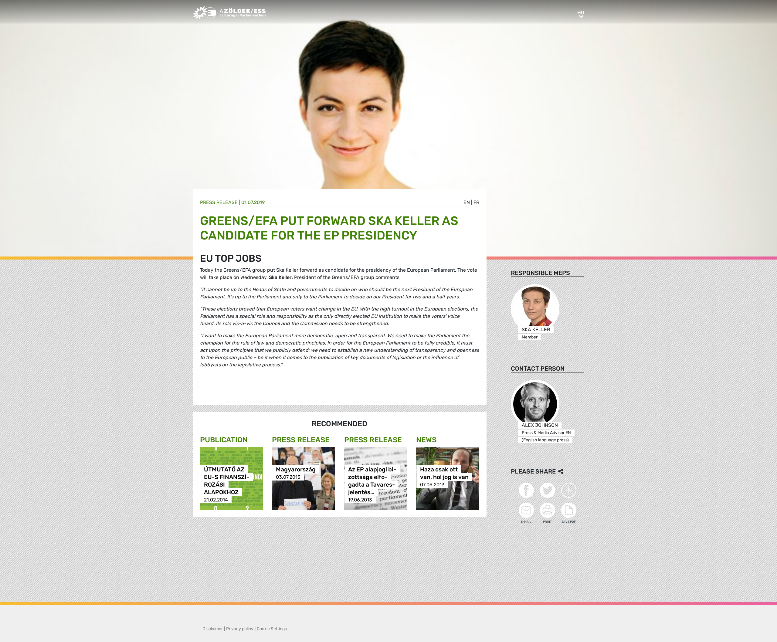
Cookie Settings (272, 628)
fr (476, 202)
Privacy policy (239, 628)
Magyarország (296, 469)
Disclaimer (212, 628)
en (466, 202)
